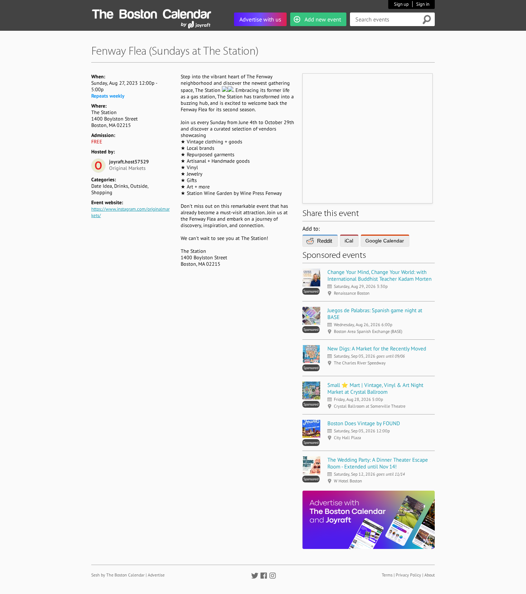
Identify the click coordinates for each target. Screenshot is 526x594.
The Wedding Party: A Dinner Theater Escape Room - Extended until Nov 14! (377, 463)
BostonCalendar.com (151, 13)
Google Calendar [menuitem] (384, 241)
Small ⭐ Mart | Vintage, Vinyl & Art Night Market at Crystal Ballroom (375, 388)
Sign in (422, 4)
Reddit (324, 241)
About (429, 575)
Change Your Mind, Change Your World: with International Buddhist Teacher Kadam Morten (379, 275)
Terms (387, 575)
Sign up (401, 4)
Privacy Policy (408, 575)
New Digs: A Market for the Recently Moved (376, 348)
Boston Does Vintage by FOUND (363, 423)
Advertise (156, 575)
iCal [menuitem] (349, 241)
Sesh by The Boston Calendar (118, 575)
